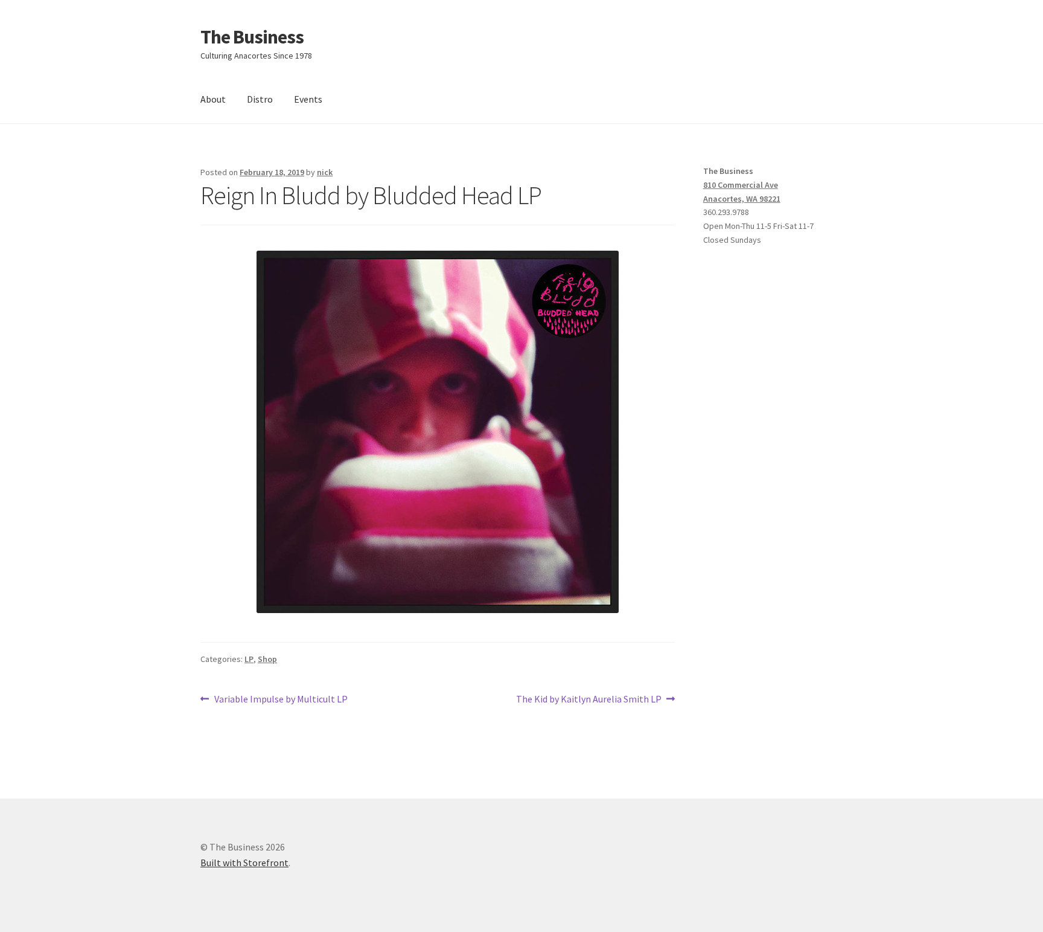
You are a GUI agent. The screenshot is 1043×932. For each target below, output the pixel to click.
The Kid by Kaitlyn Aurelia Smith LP (589, 699)
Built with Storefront (244, 862)
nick (325, 172)
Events (308, 99)
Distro (260, 99)
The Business (252, 37)
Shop (267, 659)
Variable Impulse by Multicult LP (281, 699)
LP (249, 659)
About (213, 99)
